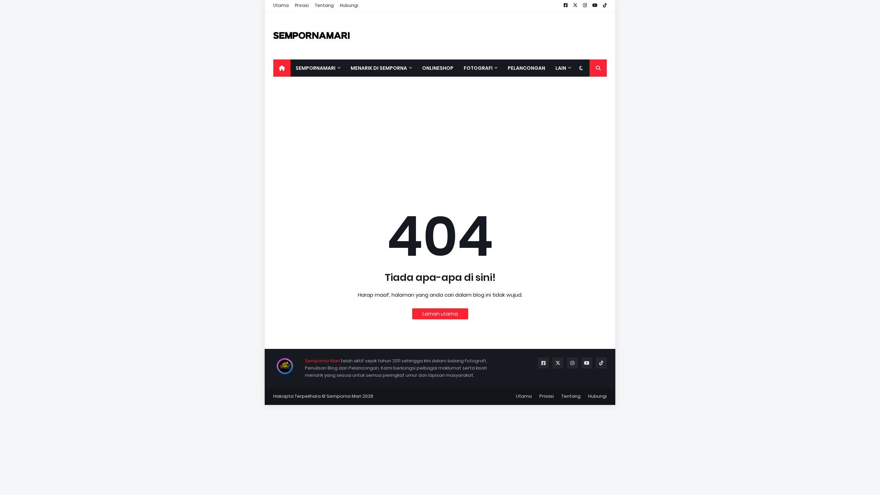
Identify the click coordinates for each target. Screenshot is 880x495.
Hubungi (349, 5)
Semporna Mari (322, 361)
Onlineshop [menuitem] (437, 68)
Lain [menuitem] (561, 68)
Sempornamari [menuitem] (316, 68)
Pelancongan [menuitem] (526, 68)
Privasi (302, 5)
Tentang (324, 5)
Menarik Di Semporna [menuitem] (379, 68)
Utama (281, 5)
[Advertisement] (440, 137)
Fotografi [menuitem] (478, 68)
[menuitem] (281, 68)
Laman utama (440, 313)
